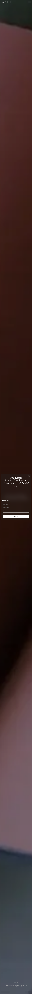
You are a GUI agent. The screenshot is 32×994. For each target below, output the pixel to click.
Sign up (16, 516)
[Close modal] (29, 476)
